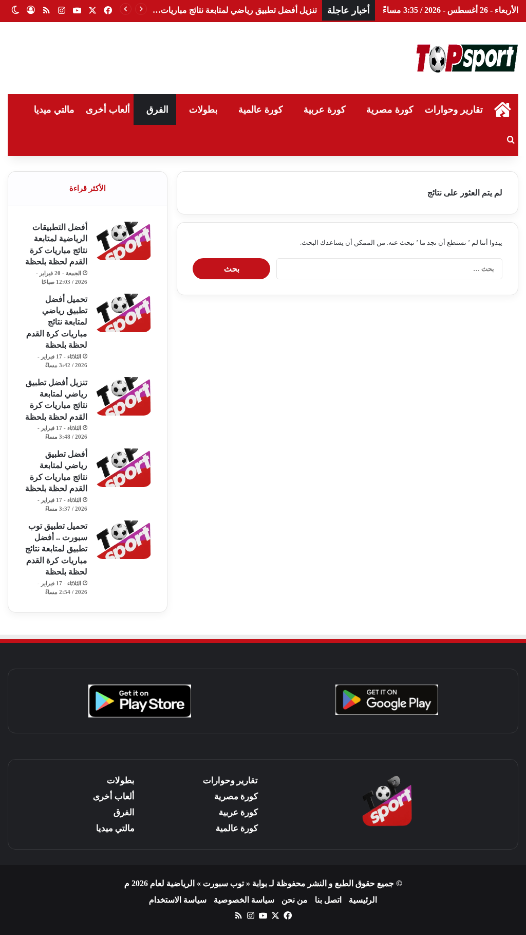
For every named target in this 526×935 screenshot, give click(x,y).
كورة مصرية (390, 109)
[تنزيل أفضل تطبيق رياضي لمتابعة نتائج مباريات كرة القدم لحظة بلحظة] (123, 396)
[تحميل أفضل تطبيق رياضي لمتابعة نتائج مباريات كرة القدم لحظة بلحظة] (123, 313)
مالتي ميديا (54, 109)
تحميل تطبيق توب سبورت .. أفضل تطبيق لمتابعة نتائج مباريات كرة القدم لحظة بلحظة (56, 549)
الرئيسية (363, 899)
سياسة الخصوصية (244, 899)
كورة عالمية (260, 109)
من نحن (294, 899)
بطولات (203, 109)
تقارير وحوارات (454, 109)
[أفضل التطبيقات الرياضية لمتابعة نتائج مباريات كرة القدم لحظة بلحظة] (123, 241)
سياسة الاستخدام (177, 899)
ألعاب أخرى (108, 109)
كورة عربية (325, 109)
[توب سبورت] (467, 58)
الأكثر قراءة (87, 188)
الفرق (157, 109)
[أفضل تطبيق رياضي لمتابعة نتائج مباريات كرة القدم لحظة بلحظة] (123, 467)
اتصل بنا (328, 899)
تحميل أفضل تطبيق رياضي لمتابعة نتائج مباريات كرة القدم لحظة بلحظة (56, 322)
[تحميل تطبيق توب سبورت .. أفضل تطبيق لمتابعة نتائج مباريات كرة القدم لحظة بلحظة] (123, 539)
